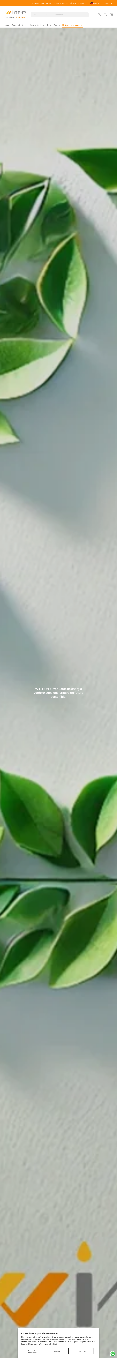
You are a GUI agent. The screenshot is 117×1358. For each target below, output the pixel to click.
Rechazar (82, 1351)
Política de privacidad (48, 1344)
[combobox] (60, 14)
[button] (111, 14)
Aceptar (57, 1351)
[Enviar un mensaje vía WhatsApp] (113, 1354)
